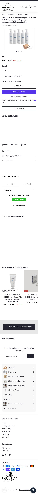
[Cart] (30, 7)
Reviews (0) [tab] (10, 184)
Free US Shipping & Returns (12, 156)
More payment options (19, 96)
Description (6, 151)
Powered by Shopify (25, 490)
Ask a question (7, 161)
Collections (11, 14)
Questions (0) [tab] (27, 184)
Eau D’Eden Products (22, 14)
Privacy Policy (6, 429)
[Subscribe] (30, 356)
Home (3, 14)
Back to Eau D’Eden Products (20, 327)
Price (4, 57)
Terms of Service (7, 431)
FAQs (3, 423)
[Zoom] (30, 47)
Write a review (19, 199)
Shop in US (5, 434)
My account (5, 437)
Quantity (5, 66)
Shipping (4, 81)
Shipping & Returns (8, 426)
